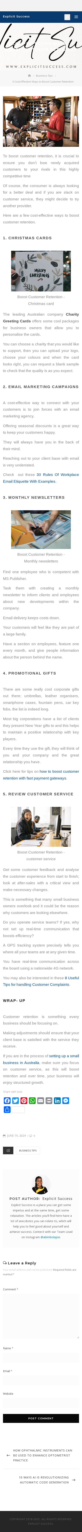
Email (7, 1371)
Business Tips (28, 1150)
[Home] (30, 75)
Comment (10, 1289)
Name (8, 1348)
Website (8, 1394)
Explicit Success (16, 16)
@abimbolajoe (50, 1237)
